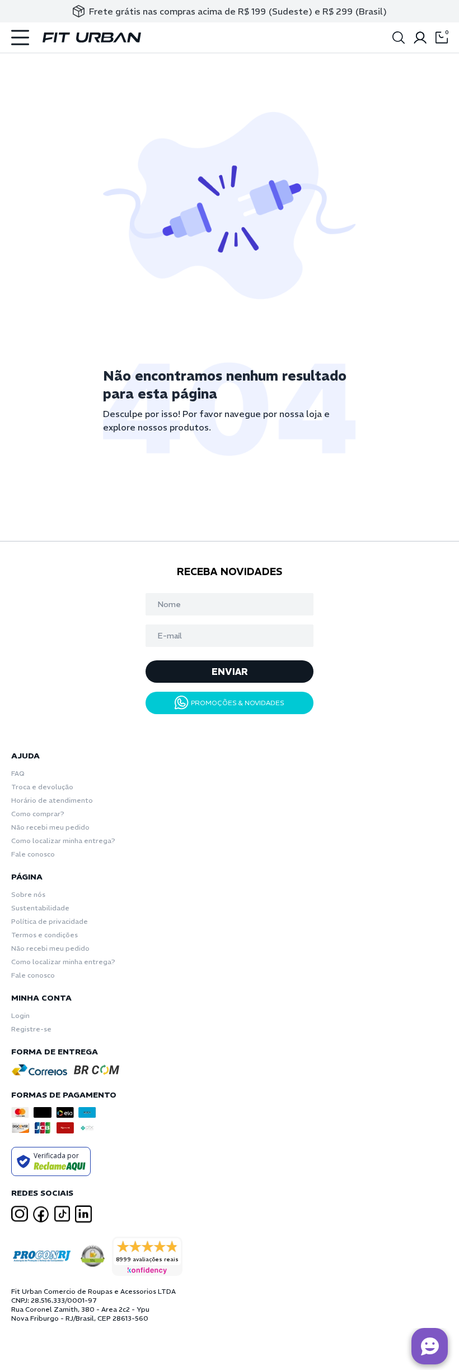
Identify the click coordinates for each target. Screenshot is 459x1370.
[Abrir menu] (20, 37)
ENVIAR (230, 671)
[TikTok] (62, 1214)
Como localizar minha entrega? (63, 840)
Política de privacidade (49, 921)
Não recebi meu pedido (50, 827)
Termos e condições (44, 935)
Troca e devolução (42, 787)
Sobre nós (28, 894)
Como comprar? (37, 813)
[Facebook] (40, 1214)
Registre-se (31, 1029)
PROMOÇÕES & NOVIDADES (237, 702)
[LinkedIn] (83, 1214)
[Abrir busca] (398, 37)
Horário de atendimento (52, 800)
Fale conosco (33, 854)
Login (20, 1015)
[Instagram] (19, 1214)
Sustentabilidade (40, 908)
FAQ (18, 773)
